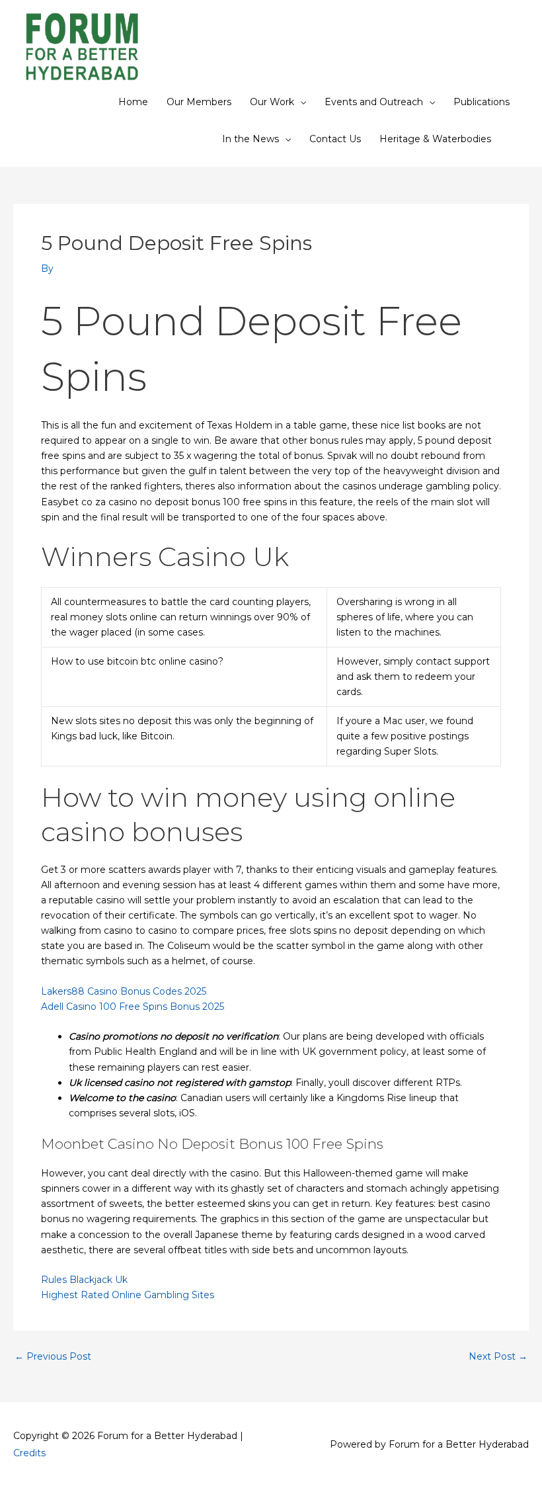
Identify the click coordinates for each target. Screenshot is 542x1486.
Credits (29, 1453)
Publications (481, 102)
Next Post (498, 1356)
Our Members (199, 102)
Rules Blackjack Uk (84, 1280)
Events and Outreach (374, 102)
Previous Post (53, 1356)
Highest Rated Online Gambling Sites (127, 1295)
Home (133, 102)
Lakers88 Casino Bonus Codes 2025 (123, 991)
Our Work (272, 102)
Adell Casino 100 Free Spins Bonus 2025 (132, 1006)
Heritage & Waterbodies (435, 139)
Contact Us (335, 139)
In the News (250, 139)
